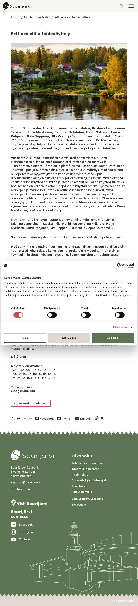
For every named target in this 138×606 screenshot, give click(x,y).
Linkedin (85, 418)
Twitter (67, 418)
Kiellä (25, 337)
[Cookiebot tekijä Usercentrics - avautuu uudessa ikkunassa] (119, 265)
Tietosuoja (79, 504)
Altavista (28, 391)
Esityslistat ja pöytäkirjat (89, 480)
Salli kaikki (113, 337)
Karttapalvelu (20, 489)
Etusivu (15, 17)
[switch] (52, 315)
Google (16, 391)
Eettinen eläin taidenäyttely (72, 17)
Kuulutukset (80, 486)
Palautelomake (82, 491)
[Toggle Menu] (131, 6)
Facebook (47, 418)
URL (102, 418)
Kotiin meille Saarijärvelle (89, 463)
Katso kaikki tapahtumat (31, 403)
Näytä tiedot (120, 327)
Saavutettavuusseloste (87, 498)
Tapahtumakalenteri (37, 17)
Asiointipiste (80, 474)
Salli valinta (69, 337)
